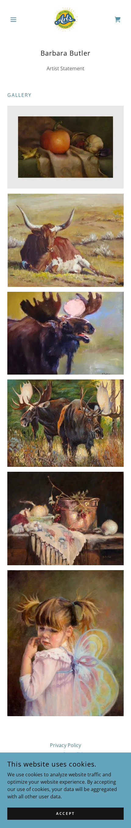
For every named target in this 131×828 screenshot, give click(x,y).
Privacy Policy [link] (65, 745)
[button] (16, 19)
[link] (65, 19)
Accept (65, 813)
